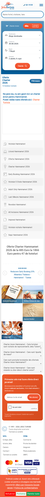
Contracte (27, 440)
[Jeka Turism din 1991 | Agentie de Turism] (7, 8)
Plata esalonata (29, 451)
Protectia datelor (29, 443)
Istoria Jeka (7, 443)
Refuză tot (10, 494)
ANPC (25, 455)
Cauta (20, 65)
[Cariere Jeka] (12, 330)
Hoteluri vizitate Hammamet (20, 227)
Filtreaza (36, 81)
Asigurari (26, 447)
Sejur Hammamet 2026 (18, 235)
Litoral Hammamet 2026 (18, 151)
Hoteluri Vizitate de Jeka (32, 301)
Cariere (5, 447)
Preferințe (21, 494)
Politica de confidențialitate (26, 488)
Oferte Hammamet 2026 (18, 159)
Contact (6, 451)
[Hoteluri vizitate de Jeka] (33, 294)
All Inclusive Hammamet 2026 (21, 212)
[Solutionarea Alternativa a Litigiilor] (22, 474)
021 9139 (29, 5)
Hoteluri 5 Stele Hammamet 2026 (22, 182)
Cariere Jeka (7, 337)
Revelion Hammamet (17, 204)
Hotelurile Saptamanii (10, 301)
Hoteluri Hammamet (16, 144)
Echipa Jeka (7, 440)
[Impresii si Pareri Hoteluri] (33, 312)
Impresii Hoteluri (29, 319)
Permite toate (33, 494)
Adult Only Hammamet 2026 (20, 189)
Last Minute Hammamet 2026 (21, 197)
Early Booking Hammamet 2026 (21, 174)
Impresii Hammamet (16, 220)
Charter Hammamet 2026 (19, 167)
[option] (22, 273)
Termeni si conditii (16, 432)
